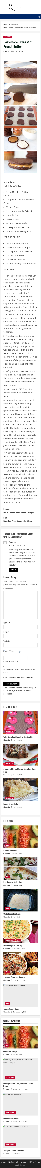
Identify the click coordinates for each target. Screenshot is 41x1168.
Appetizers (10, 940)
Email (6, 632)
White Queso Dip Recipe (12, 913)
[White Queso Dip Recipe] (20, 900)
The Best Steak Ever (11, 1118)
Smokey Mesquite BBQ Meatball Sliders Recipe (18, 1084)
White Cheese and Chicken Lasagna (18, 510)
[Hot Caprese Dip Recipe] (20, 868)
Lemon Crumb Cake (10, 804)
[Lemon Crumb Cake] (20, 789)
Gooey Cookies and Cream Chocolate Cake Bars (19, 770)
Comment (8, 588)
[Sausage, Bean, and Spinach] (20, 963)
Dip (7, 845)
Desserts (8, 37)
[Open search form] (39, 17)
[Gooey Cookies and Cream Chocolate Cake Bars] (20, 755)
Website (6, 641)
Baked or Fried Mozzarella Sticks (17, 519)
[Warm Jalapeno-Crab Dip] (20, 931)
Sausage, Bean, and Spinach (14, 977)
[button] (3, 16)
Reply (13, 570)
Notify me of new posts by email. (19, 677)
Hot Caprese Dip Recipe (12, 882)
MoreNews (35, 1162)
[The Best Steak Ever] (20, 1104)
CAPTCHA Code (10, 661)
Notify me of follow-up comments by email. (19, 671)
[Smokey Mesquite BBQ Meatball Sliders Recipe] (20, 1069)
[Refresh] (19, 651)
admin (6, 51)
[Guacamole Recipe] (20, 836)
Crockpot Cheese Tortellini (13, 1150)
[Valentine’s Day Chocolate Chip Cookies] (20, 722)
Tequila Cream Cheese (11, 1009)
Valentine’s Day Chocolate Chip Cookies (18, 737)
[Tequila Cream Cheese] (20, 995)
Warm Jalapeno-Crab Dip (12, 945)
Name (6, 623)
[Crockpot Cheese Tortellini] (20, 1136)
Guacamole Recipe (10, 850)
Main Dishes (10, 1112)
